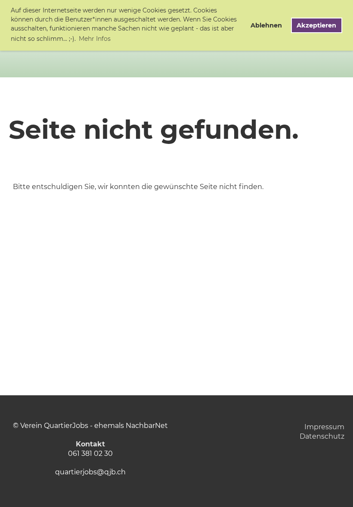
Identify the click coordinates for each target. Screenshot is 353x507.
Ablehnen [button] (266, 25)
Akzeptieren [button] (316, 25)
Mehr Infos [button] (95, 39)
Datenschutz (322, 436)
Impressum (324, 427)
